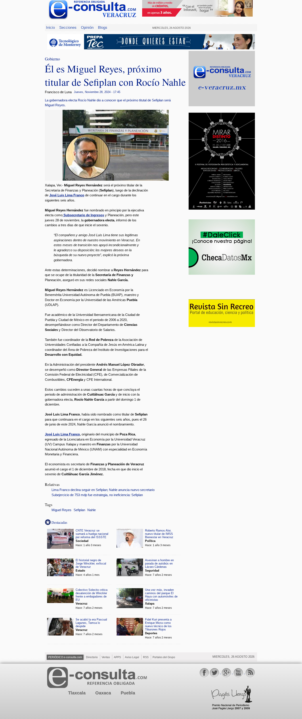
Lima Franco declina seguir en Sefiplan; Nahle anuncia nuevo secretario (103, 490)
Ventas (106, 657)
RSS (146, 657)
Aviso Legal (132, 657)
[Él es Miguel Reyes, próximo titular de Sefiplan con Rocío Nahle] (116, 179)
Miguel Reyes (61, 510)
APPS (117, 657)
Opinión (87, 27)
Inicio (50, 27)
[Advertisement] (168, 254)
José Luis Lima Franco (62, 434)
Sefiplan (79, 510)
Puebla (128, 692)
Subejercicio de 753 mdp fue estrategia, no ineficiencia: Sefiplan (97, 495)
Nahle (91, 510)
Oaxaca (103, 692)
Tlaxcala (77, 692)
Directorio (92, 657)
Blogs (102, 27)
